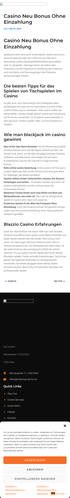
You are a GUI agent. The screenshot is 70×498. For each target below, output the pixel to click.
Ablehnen (35, 469)
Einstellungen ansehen (35, 478)
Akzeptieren (34, 460)
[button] (65, 425)
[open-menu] (65, 8)
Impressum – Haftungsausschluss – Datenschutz (15, 490)
